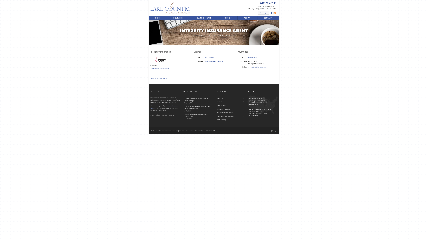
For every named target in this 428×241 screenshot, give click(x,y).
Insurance (179, 17)
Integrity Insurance (160, 60)
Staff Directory (221, 120)
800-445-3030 (209, 58)
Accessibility (199, 131)
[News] (275, 13)
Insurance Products (223, 109)
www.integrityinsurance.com (160, 68)
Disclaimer (189, 131)
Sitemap (171, 115)
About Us (220, 98)
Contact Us (220, 102)
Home (157, 18)
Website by (210, 131)
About (248, 17)
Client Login (263, 13)
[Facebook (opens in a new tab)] (272, 13)
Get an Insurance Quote (225, 112)
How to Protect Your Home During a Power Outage (196, 100)
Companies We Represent (225, 116)
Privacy (181, 131)
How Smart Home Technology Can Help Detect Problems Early (197, 108)
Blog (228, 17)
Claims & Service (205, 17)
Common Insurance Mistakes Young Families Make (196, 116)
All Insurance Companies (159, 78)
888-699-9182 (252, 58)
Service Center (221, 105)
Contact (269, 17)
